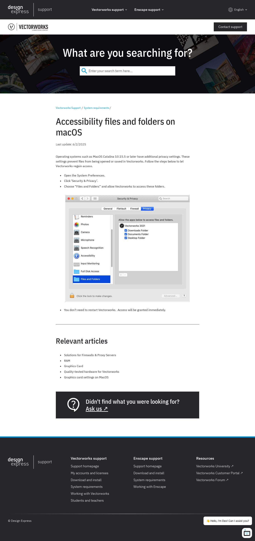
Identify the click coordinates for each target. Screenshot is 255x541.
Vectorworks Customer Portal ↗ (219, 473)
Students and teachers (87, 500)
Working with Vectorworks (90, 493)
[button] (109, 9)
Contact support (230, 27)
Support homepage (85, 466)
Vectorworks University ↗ (215, 466)
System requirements (96, 108)
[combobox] (127, 71)
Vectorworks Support (68, 108)
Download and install (86, 480)
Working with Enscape (149, 486)
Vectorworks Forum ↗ (212, 480)
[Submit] (84, 71)
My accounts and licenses (89, 473)
